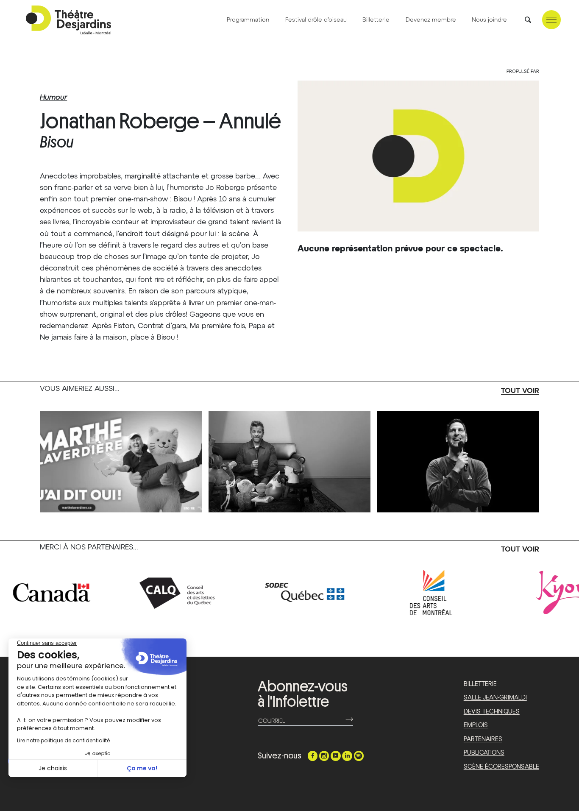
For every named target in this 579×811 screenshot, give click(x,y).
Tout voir (520, 391)
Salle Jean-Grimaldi (495, 698)
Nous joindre (489, 20)
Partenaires (483, 739)
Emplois (476, 725)
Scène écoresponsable (501, 767)
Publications (484, 753)
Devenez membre (431, 20)
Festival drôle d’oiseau (316, 20)
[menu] (551, 19)
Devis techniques (492, 712)
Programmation (248, 20)
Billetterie (376, 20)
